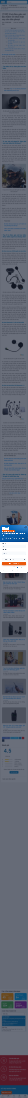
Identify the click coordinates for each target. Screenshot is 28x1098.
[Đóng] (25, 527)
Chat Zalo (21, 567)
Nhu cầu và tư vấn (6, 556)
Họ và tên (4, 543)
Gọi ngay (8, 567)
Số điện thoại (5, 549)
